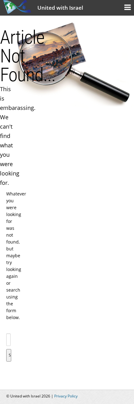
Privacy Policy (66, 396)
